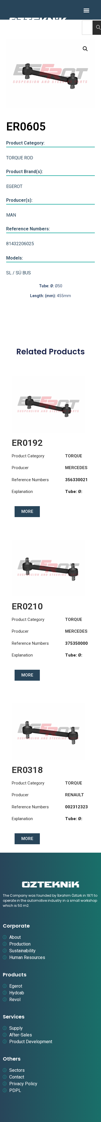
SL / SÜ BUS (18, 273)
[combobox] (87, 27)
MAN (11, 215)
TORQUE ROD (19, 157)
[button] (86, 10)
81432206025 (20, 243)
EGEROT (14, 186)
